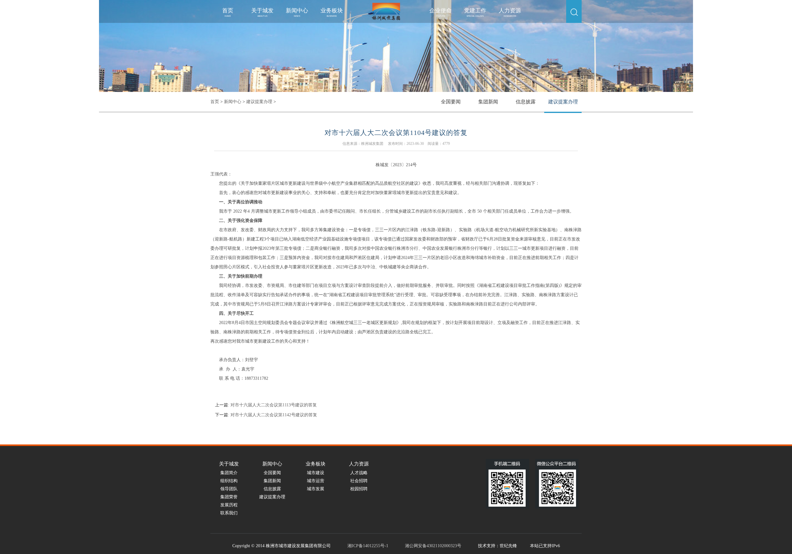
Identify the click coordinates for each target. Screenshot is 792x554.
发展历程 (229, 505)
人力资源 (510, 12)
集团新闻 (488, 101)
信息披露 (526, 101)
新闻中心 (297, 12)
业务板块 (332, 12)
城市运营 (315, 480)
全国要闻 (451, 101)
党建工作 (475, 12)
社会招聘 (359, 480)
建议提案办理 (259, 101)
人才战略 (359, 472)
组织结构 (229, 480)
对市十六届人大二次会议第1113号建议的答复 (273, 405)
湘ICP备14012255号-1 (367, 545)
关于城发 (262, 12)
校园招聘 (359, 489)
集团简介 (229, 472)
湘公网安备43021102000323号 (433, 545)
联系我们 (229, 513)
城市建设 (315, 472)
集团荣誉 (229, 497)
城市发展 (315, 489)
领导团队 (229, 489)
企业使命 (440, 12)
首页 (227, 12)
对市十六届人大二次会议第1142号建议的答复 (273, 415)
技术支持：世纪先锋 (497, 545)
